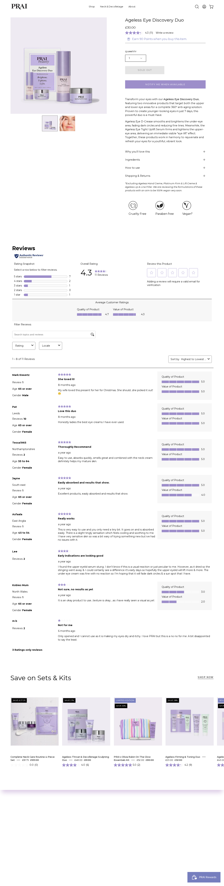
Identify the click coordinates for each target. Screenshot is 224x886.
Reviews (58, 832)
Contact (58, 861)
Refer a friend (62, 844)
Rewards (58, 838)
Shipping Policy (63, 850)
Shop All (16, 817)
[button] (197, 6)
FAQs (56, 856)
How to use (132, 167)
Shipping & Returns (137, 175)
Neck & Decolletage (24, 822)
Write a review (164, 32)
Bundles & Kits (20, 828)
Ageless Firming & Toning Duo (182, 756)
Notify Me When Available (165, 84)
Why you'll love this (137, 151)
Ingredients (132, 159)
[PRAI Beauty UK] (19, 7)
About (56, 817)
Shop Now (206, 677)
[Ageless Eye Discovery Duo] (50, 123)
